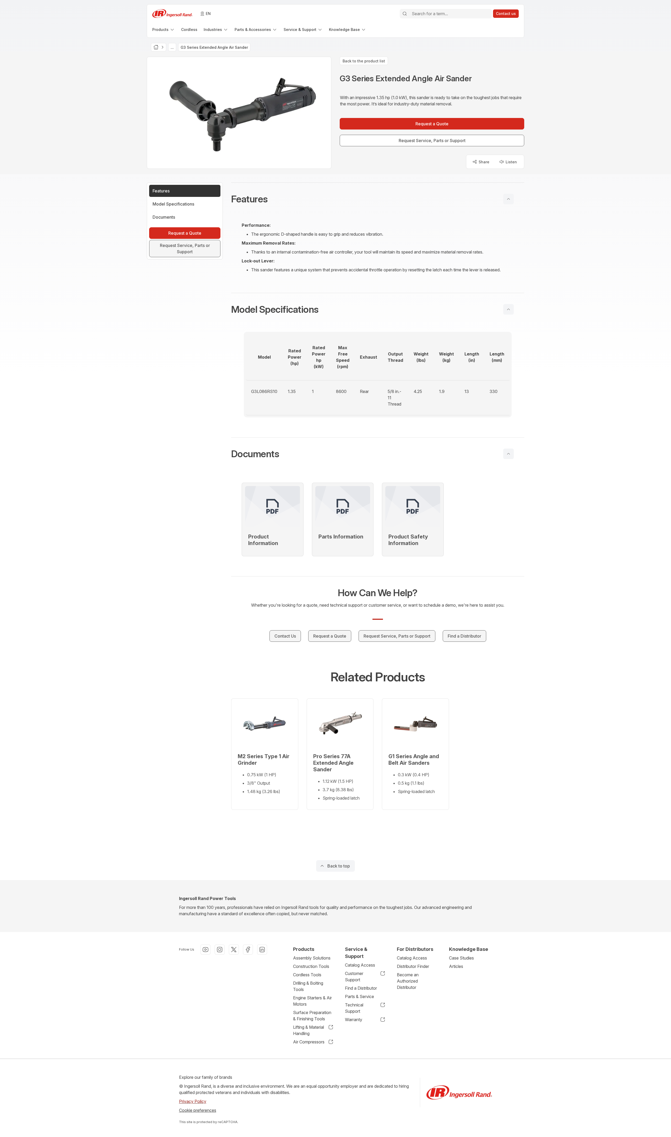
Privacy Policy (192, 1101)
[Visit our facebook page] (248, 950)
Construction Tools (311, 966)
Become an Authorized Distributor (408, 981)
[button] (377, 199)
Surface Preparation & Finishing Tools (312, 1015)
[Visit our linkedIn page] (262, 950)
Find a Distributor (361, 988)
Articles (456, 966)
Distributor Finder (413, 966)
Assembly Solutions (312, 958)
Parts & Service (359, 996)
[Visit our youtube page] (205, 950)
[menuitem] (163, 29)
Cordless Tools (307, 974)
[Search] (404, 13)
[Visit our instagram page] (220, 950)
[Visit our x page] (234, 950)
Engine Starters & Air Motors (312, 1001)
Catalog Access (360, 965)
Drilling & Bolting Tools (308, 986)
